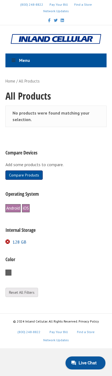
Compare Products (24, 175)
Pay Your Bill (58, 4)
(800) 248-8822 (31, 4)
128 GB (19, 242)
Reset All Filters (22, 292)
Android (13, 208)
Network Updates (56, 11)
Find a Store (83, 4)
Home (10, 81)
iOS (26, 208)
